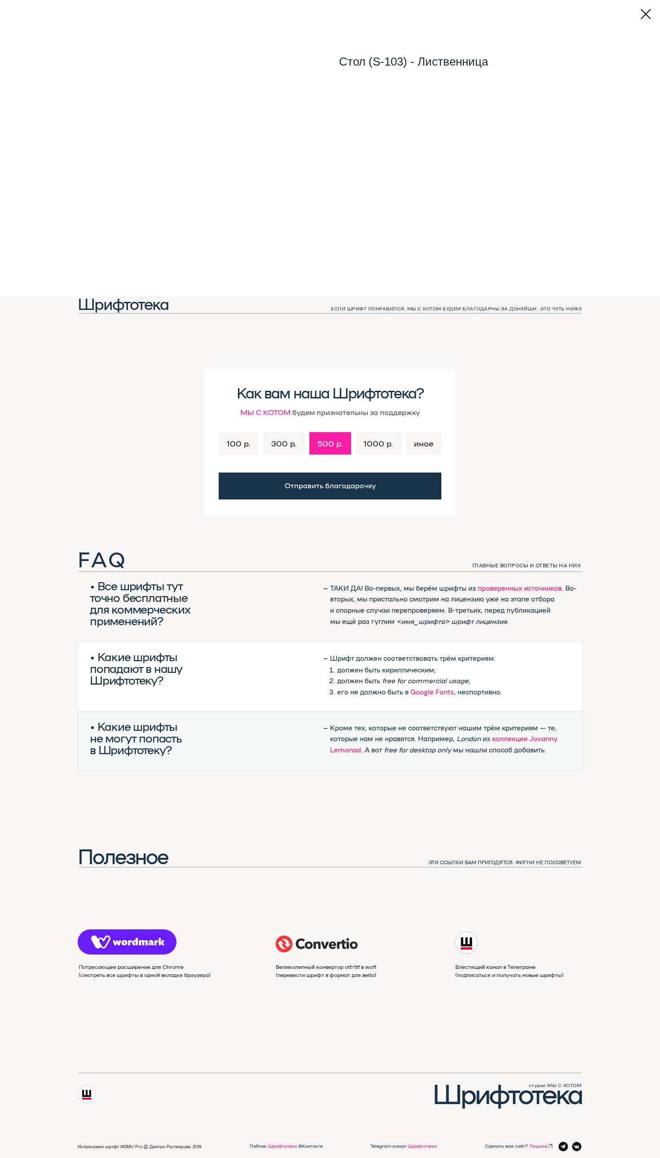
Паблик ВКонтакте (286, 1146)
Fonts (445, 692)
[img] (317, 944)
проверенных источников (520, 588)
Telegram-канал (403, 1146)
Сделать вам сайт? (516, 1146)
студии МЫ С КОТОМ (555, 1085)
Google (422, 692)
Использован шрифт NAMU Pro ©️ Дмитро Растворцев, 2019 (140, 1146)
